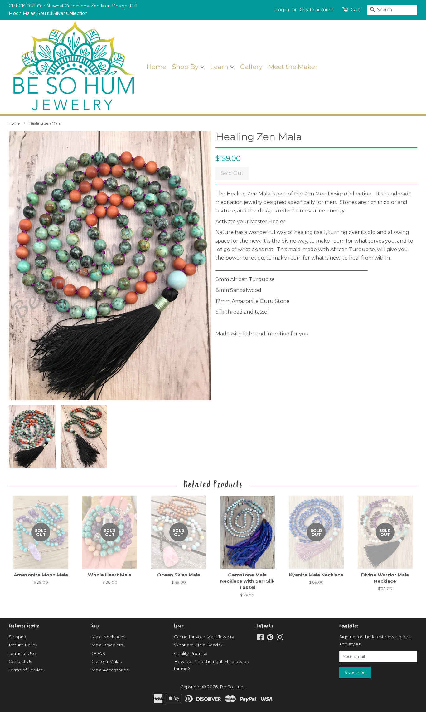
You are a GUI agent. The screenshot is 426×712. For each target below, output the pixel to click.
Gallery (251, 67)
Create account (316, 9)
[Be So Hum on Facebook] (260, 638)
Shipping (18, 636)
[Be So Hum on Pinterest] (270, 638)
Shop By (186, 67)
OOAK (98, 653)
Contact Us (20, 661)
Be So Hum (232, 686)
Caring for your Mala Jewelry (204, 636)
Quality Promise (190, 653)
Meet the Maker (292, 67)
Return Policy (23, 644)
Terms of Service (26, 669)
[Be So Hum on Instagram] (279, 638)
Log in (282, 9)
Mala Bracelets (107, 644)
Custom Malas (106, 661)
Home (156, 67)
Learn (220, 67)
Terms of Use (22, 653)
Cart (355, 9)
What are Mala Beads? (198, 644)
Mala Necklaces (108, 636)
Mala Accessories (109, 669)
